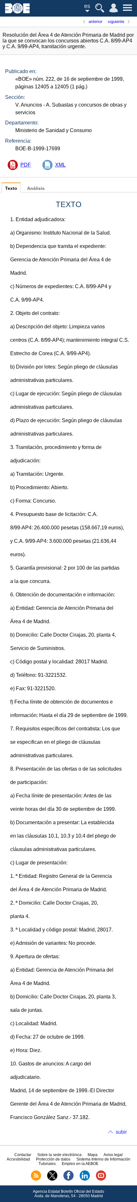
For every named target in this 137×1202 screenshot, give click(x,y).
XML (60, 165)
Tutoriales (47, 1163)
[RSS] (36, 1179)
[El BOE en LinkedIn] (85, 1179)
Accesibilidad (18, 1159)
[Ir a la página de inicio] (17, 11)
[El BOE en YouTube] (101, 1179)
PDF (25, 165)
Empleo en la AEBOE (80, 1163)
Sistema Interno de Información (103, 1159)
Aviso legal (113, 1155)
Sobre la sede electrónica (59, 1155)
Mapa (92, 1155)
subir (121, 1132)
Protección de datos (53, 1159)
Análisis (36, 188)
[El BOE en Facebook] (68, 1179)
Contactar (22, 1155)
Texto (11, 188)
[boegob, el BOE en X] (52, 1179)
